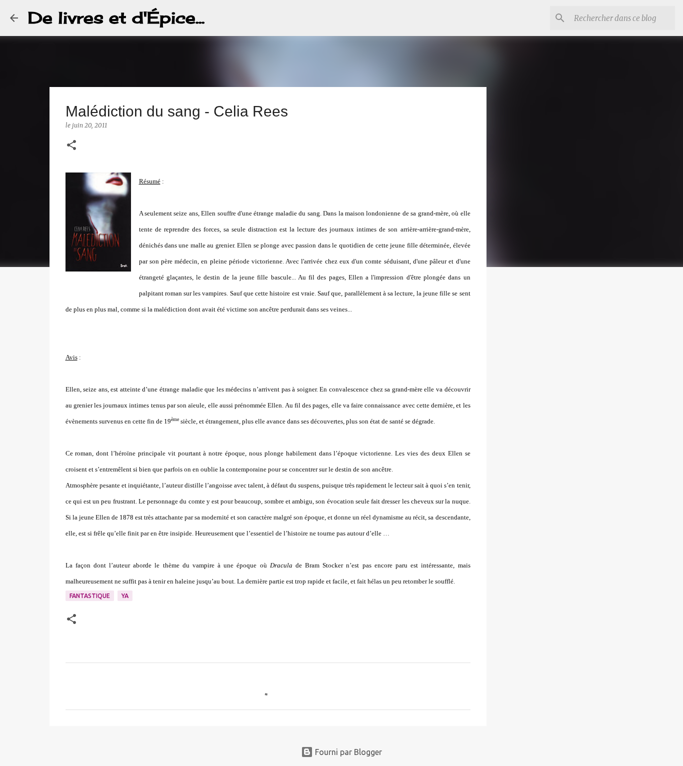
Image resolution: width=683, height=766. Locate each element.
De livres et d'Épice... (116, 18)
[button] (72, 145)
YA (125, 595)
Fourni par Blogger (347, 752)
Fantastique (90, 595)
